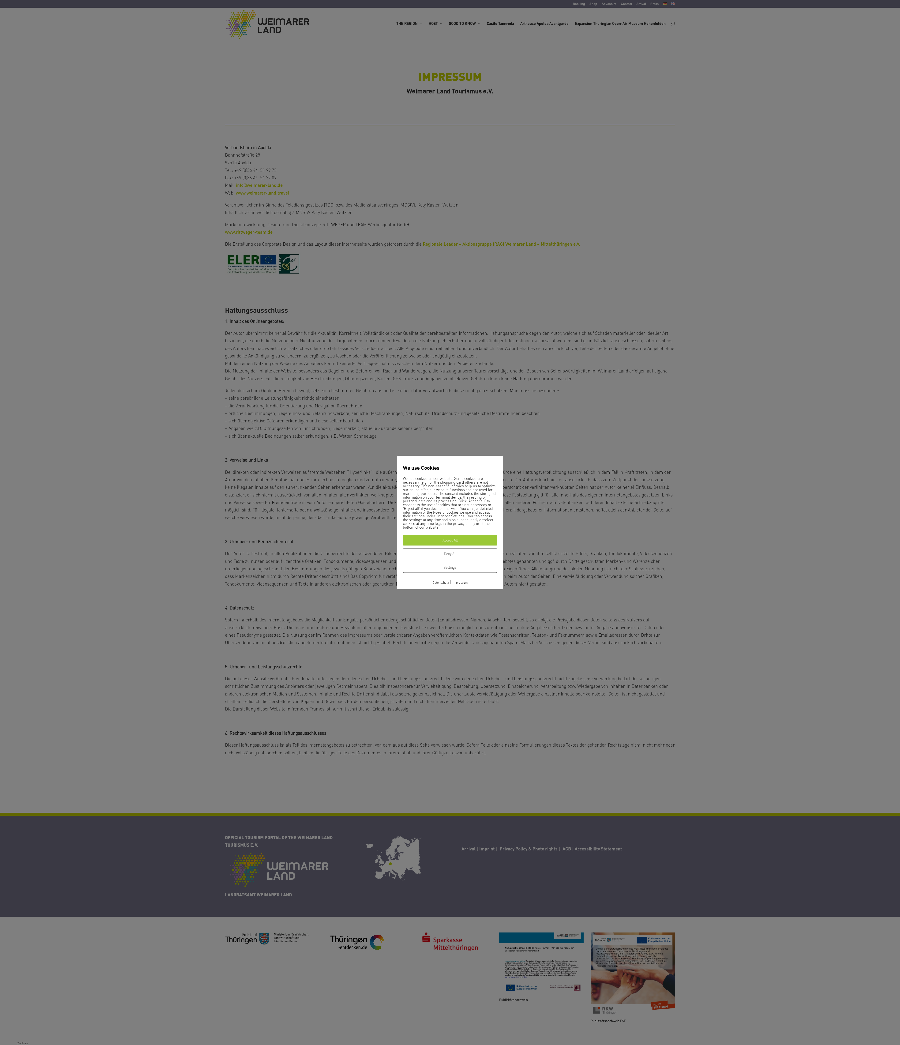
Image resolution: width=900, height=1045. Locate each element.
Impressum (460, 582)
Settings (450, 567)
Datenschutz (440, 582)
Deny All (450, 553)
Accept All (450, 540)
